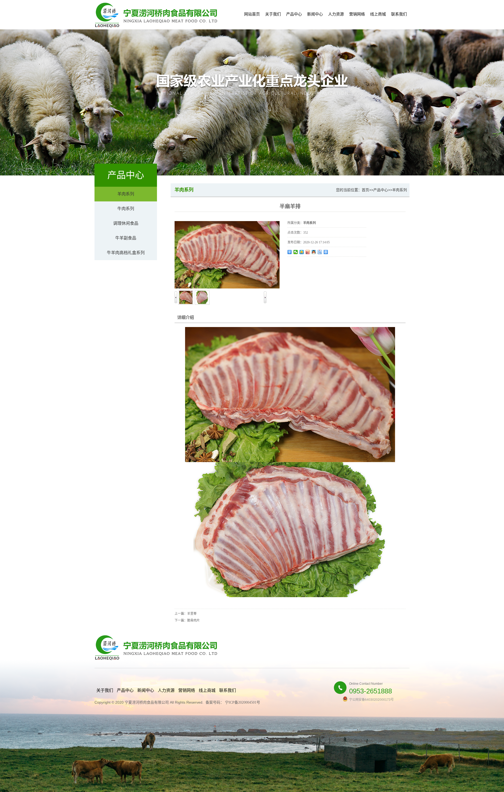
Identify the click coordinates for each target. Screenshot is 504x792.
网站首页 (252, 14)
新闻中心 (315, 14)
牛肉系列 (125, 208)
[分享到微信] (295, 252)
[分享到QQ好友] (314, 252)
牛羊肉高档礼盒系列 (126, 252)
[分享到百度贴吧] (320, 252)
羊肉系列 (125, 194)
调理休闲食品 (125, 223)
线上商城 (378, 14)
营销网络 (357, 14)
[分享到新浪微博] (308, 252)
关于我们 (273, 14)
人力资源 (336, 14)
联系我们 (399, 14)
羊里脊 (192, 614)
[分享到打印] (326, 252)
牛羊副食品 (125, 238)
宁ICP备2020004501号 (242, 702)
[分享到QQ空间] (302, 252)
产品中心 (294, 14)
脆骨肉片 (193, 620)
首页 (365, 190)
